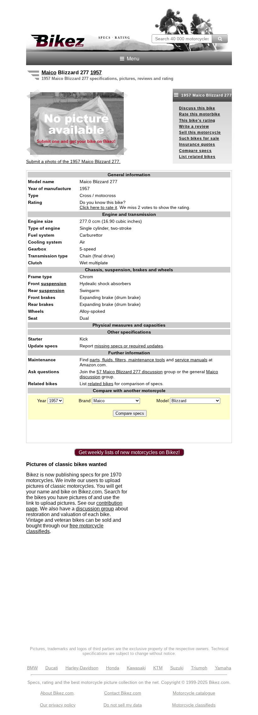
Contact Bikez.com (122, 692)
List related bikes (197, 157)
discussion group (95, 508)
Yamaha (223, 667)
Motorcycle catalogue (194, 692)
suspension (53, 283)
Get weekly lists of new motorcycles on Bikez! (129, 452)
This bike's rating (197, 120)
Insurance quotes (197, 144)
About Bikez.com (57, 692)
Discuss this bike (197, 108)
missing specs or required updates (128, 345)
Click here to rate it (98, 207)
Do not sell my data (123, 704)
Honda (112, 667)
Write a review (194, 126)
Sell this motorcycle (200, 132)
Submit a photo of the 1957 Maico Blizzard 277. (73, 161)
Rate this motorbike (199, 114)
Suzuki (176, 667)
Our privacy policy (58, 704)
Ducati (51, 667)
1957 (96, 73)
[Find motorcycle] (220, 38)
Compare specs (195, 151)
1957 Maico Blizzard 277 (206, 95)
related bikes (100, 383)
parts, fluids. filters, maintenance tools (127, 359)
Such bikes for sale (199, 138)
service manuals (191, 359)
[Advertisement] (99, 15)
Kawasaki (136, 667)
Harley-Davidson (81, 667)
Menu (132, 58)
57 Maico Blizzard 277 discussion (130, 371)
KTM (158, 667)
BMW (32, 667)
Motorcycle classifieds (194, 704)
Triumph (199, 667)
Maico (49, 73)
